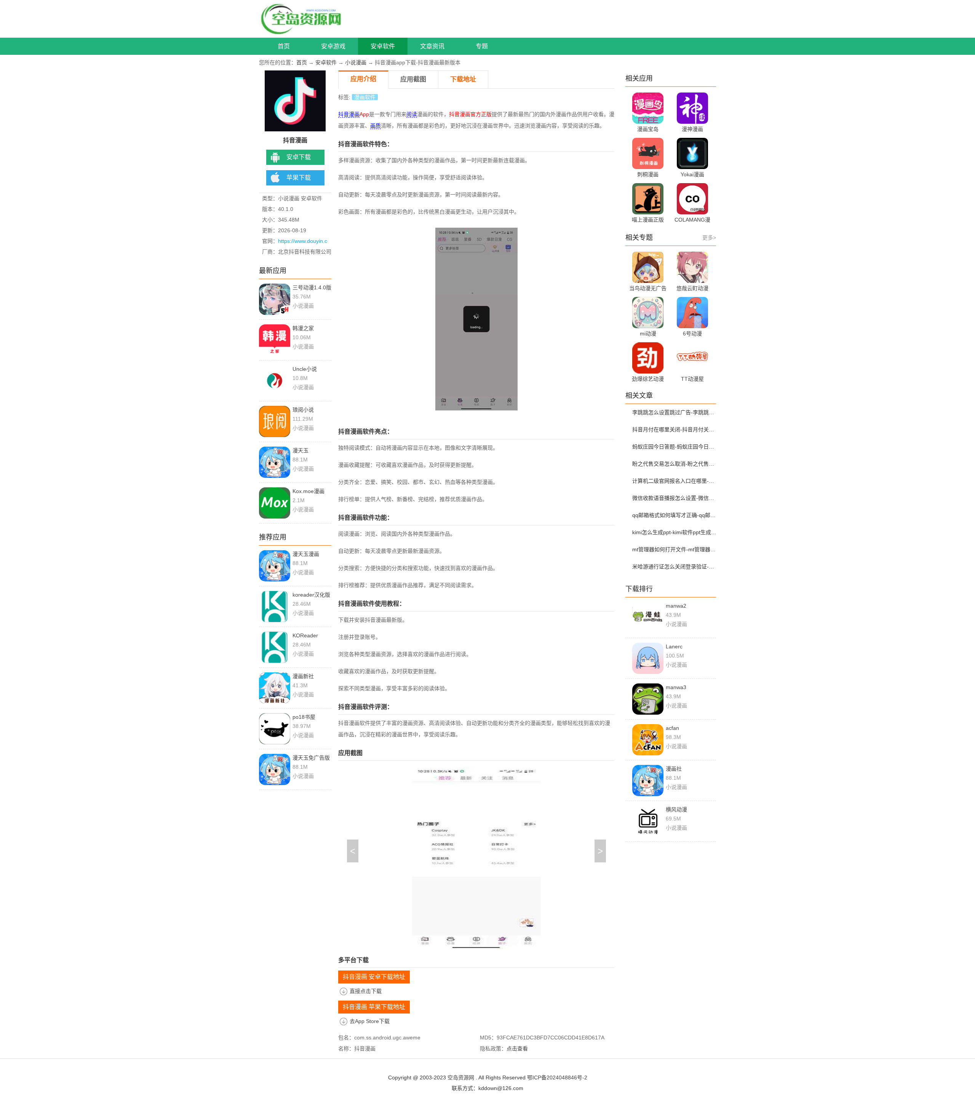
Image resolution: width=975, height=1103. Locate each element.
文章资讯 (432, 46)
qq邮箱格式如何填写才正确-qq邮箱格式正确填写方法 (675, 515)
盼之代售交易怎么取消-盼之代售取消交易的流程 (675, 464)
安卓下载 (298, 157)
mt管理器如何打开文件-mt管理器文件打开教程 (675, 549)
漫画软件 (365, 97)
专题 (482, 46)
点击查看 (517, 1049)
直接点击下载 (366, 991)
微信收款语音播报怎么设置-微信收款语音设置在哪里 (675, 498)
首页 (284, 46)
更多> (709, 238)
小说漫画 (355, 62)
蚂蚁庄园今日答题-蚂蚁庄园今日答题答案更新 (675, 447)
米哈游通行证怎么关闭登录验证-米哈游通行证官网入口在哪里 (675, 566)
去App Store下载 (370, 1021)
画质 (375, 126)
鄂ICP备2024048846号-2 (557, 1077)
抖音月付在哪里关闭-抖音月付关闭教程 (675, 429)
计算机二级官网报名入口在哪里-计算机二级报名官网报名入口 (675, 481)
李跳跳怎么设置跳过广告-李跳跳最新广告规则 (675, 412)
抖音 (343, 114)
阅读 (411, 114)
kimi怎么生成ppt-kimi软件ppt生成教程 (675, 532)
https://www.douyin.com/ (307, 241)
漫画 (354, 114)
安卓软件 (383, 46)
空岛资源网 (461, 1077)
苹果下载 (298, 177)
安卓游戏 (333, 46)
